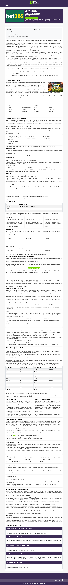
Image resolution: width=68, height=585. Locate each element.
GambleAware (58, 580)
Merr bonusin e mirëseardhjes (34, 268)
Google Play (15, 435)
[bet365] (15, 16)
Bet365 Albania (7, 5)
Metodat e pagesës (50, 25)
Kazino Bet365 (37, 25)
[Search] (63, 6)
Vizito (31, 17)
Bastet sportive (12, 25)
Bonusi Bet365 (25, 25)
